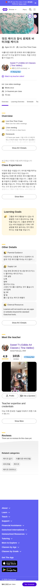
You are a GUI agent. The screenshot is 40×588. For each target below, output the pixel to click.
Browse (11, 9)
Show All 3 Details (19, 148)
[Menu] (34, 9)
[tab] (5, 101)
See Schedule (29, 584)
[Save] (35, 16)
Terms (21, 4)
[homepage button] (5, 9)
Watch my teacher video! (14, 76)
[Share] (30, 16)
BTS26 (30, 2)
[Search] (30, 9)
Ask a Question (29, 396)
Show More (19, 197)
